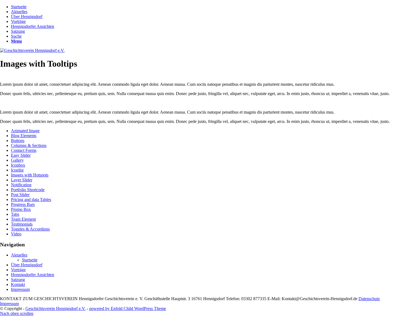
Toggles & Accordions (30, 229)
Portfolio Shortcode (28, 189)
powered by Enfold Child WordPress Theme (127, 308)
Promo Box (21, 209)
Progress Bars (23, 204)
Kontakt (18, 284)
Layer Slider (21, 180)
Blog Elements (23, 135)
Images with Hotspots (29, 175)
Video (16, 234)
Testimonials (22, 224)
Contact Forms (23, 150)
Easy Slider (21, 155)
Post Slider (20, 194)
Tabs (15, 214)
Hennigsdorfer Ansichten (32, 274)
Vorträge (18, 269)
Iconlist (17, 170)
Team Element (23, 219)
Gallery (17, 160)
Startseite (29, 260)
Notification (21, 184)
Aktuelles (19, 255)
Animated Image (25, 130)
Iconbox (18, 165)
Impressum (20, 289)
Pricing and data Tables (31, 199)
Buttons (17, 140)
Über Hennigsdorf (26, 264)
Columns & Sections (28, 145)
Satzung (18, 279)
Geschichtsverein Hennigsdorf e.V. (55, 308)
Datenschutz (369, 298)
